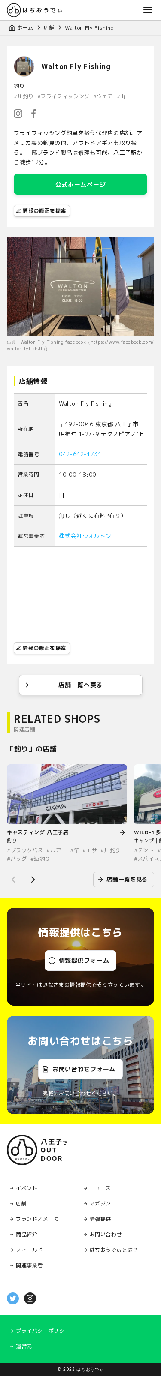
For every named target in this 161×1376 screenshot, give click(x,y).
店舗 (49, 27)
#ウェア (103, 96)
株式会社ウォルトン (85, 536)
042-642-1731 (80, 454)
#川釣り (24, 96)
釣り (19, 86)
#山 (121, 96)
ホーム (25, 27)
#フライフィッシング (63, 96)
